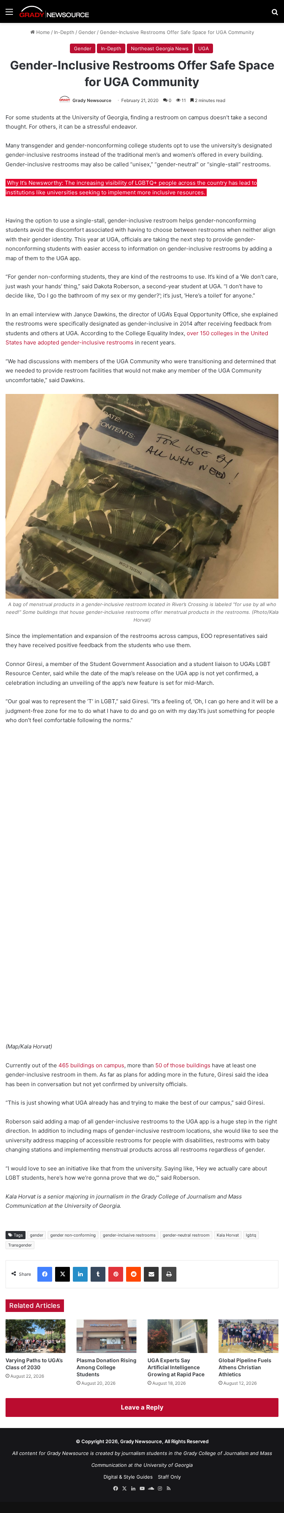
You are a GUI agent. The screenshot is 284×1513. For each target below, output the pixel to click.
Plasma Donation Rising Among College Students (106, 1367)
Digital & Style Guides (128, 1477)
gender (36, 1235)
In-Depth (64, 32)
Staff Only (169, 1477)
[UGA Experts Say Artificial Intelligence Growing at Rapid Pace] (177, 1336)
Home (42, 32)
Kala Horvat (228, 1235)
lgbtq (251, 1235)
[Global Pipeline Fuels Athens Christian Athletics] (248, 1336)
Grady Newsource (91, 100)
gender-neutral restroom (186, 1235)
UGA (203, 48)
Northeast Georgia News (160, 48)
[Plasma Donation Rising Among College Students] (106, 1336)
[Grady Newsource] (54, 11)
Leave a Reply (142, 1407)
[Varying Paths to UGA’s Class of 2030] (35, 1336)
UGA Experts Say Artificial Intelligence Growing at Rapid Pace (176, 1367)
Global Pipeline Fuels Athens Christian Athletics (245, 1367)
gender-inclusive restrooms (129, 1235)
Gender (87, 32)
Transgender (20, 1245)
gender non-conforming (73, 1235)
